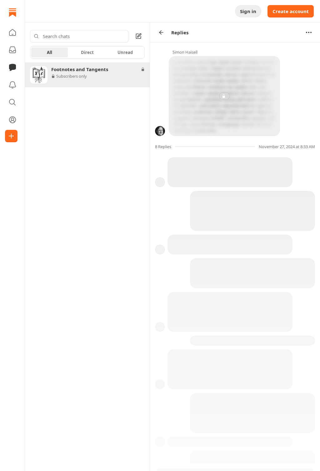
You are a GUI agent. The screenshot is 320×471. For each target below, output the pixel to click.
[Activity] (12, 84)
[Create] (11, 136)
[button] (12, 32)
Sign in (248, 11)
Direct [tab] (87, 52)
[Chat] (12, 67)
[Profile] (12, 119)
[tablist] (87, 52)
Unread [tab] (125, 52)
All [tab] (49, 52)
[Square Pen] (138, 36)
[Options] (308, 32)
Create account (290, 11)
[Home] (12, 12)
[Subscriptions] (12, 49)
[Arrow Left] (161, 32)
